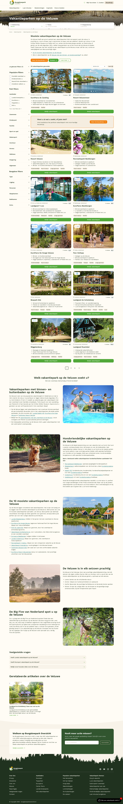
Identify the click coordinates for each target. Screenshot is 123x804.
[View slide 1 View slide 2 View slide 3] (51, 81)
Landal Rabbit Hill (38, 413)
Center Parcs (40, 786)
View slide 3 (53, 91)
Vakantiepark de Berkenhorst (20, 532)
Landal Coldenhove (17, 538)
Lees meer (64, 60)
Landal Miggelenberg (18, 519)
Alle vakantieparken (42, 791)
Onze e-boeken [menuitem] (59, 8)
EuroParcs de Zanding (40, 98)
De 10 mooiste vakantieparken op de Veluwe (47, 52)
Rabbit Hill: (68, 470)
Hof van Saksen (68, 781)
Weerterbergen (68, 786)
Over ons (12, 783)
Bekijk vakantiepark (51, 111)
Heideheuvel (69, 477)
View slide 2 (93, 91)
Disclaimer (12, 781)
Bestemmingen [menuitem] (39, 8)
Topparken (15, 103)
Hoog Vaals (66, 783)
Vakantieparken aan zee (97, 786)
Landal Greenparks (18, 97)
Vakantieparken (17, 32)
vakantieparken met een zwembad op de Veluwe (36, 417)
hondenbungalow (107, 466)
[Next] (68, 83)
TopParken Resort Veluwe (26, 415)
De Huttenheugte (68, 791)
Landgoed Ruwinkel (81, 347)
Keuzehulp (109, 2)
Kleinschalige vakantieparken (99, 789)
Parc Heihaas (78, 253)
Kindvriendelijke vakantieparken (100, 791)
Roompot (39, 778)
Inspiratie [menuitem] (49, 8)
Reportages (13, 789)
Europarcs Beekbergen (18, 536)
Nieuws (11, 786)
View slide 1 (48, 91)
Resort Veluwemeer (81, 98)
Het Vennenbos (68, 778)
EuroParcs (15, 100)
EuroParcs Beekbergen (82, 206)
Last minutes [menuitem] (27, 8)
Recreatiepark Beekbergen (84, 159)
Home (10, 32)
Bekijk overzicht (18, 748)
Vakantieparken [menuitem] (14, 8)
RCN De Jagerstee (17, 527)
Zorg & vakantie (95, 778)
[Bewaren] (68, 72)
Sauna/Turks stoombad (19, 81)
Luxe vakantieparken (96, 781)
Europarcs (39, 783)
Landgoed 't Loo (37, 206)
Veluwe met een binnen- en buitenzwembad (66, 55)
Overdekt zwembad (18, 76)
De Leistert (66, 794)
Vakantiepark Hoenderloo (19, 545)
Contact (12, 794)
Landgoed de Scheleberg (83, 300)
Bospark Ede (36, 300)
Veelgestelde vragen (15, 791)
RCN (14, 105)
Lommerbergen (68, 789)
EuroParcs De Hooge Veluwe (42, 253)
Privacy (11, 778)
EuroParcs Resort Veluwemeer (21, 552)
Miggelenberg (36, 347)
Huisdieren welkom (18, 84)
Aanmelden (105, 742)
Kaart (109, 66)
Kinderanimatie (17, 78)
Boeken (52, 60)
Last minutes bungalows (98, 794)
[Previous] (33, 83)
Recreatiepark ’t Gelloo (18, 543)
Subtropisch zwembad (97, 783)
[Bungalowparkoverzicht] (18, 2)
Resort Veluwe (37, 159)
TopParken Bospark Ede (19, 547)
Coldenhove (69, 475)
